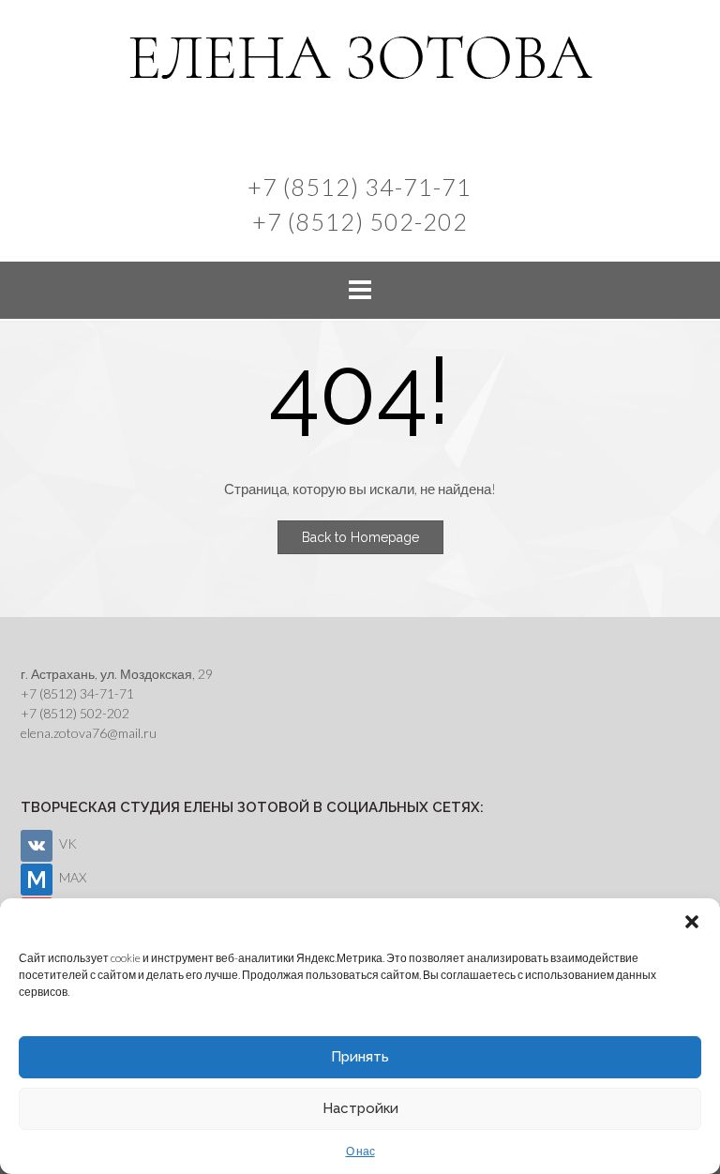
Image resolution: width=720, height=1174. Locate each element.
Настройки (360, 1108)
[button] (691, 921)
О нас (360, 1151)
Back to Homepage (360, 537)
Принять (360, 1056)
